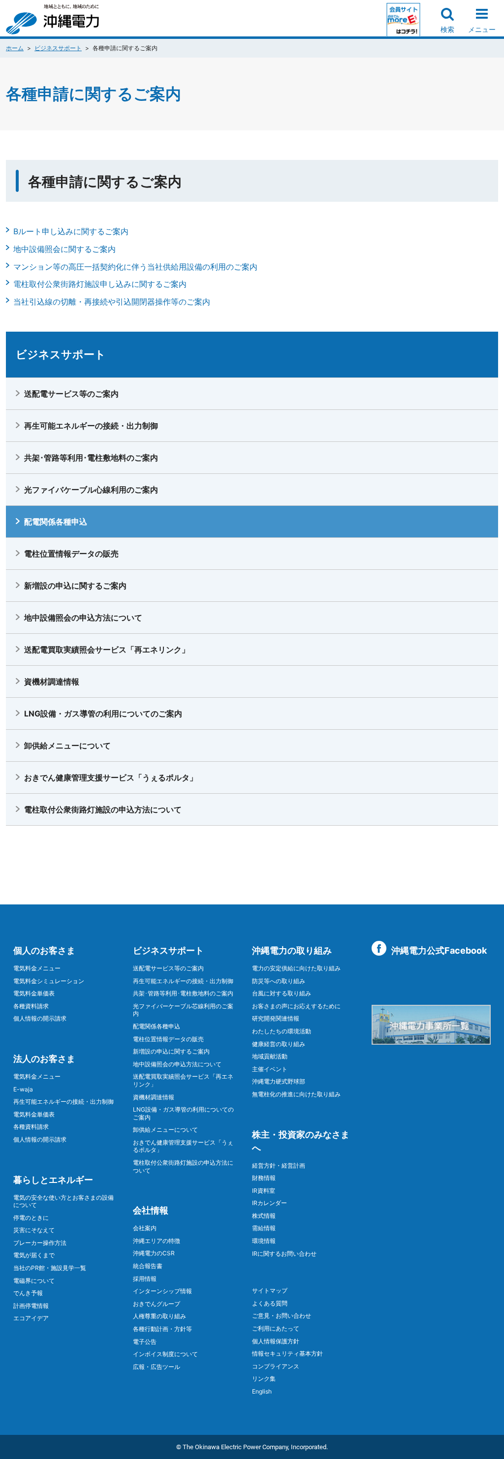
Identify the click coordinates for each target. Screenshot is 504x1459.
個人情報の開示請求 (39, 1018)
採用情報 (145, 1278)
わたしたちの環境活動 (281, 1031)
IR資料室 (263, 1190)
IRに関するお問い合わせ (284, 1253)
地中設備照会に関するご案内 (64, 249)
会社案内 (145, 1228)
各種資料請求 (31, 1006)
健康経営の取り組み (278, 1044)
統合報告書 (147, 1266)
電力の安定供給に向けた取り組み (296, 968)
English (262, 1391)
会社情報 (150, 1210)
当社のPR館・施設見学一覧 (49, 1268)
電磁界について (34, 1280)
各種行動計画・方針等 (162, 1329)
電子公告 (145, 1341)
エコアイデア (31, 1318)
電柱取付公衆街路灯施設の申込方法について (103, 809)
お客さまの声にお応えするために (296, 1006)
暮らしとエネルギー (53, 1180)
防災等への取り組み (278, 981)
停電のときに (31, 1217)
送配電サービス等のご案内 (71, 394)
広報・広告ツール (156, 1366)
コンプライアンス (275, 1366)
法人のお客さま (44, 1059)
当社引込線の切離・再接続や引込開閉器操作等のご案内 (111, 302)
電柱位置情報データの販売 (71, 554)
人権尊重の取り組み (159, 1316)
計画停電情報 (31, 1305)
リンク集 (264, 1378)
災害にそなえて (34, 1230)
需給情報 (264, 1228)
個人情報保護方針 (275, 1341)
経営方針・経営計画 (278, 1165)
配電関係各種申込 (55, 522)
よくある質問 (269, 1303)
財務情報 (264, 1177)
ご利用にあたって (275, 1328)
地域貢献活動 (269, 1056)
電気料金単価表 (34, 993)
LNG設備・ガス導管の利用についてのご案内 (103, 713)
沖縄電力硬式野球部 (278, 1081)
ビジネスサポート (58, 48)
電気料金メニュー (37, 968)
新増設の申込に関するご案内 (75, 585)
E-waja (23, 1089)
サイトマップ (269, 1290)
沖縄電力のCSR (154, 1253)
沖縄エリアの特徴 (156, 1240)
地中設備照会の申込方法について (83, 617)
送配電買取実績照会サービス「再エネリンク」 (106, 649)
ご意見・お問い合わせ (281, 1315)
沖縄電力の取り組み (292, 950)
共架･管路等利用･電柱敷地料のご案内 (91, 458)
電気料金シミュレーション (48, 981)
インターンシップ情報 (162, 1291)
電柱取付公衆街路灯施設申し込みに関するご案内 (100, 284)
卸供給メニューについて (67, 745)
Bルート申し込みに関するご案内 (70, 231)
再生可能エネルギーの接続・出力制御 (91, 426)
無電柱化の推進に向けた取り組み (296, 1094)
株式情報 (264, 1215)
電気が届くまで (34, 1255)
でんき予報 (28, 1293)
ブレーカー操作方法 (39, 1242)
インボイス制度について (165, 1354)
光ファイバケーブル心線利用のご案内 (91, 490)
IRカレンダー (269, 1203)
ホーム (15, 48)
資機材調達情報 (51, 681)
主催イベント (269, 1069)
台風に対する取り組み (281, 993)
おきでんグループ (156, 1303)
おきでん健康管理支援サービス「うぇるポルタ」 (110, 777)
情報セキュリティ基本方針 (287, 1353)
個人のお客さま (44, 950)
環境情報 (264, 1240)
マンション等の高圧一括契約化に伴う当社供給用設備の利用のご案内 (135, 267)
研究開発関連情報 (275, 1018)
